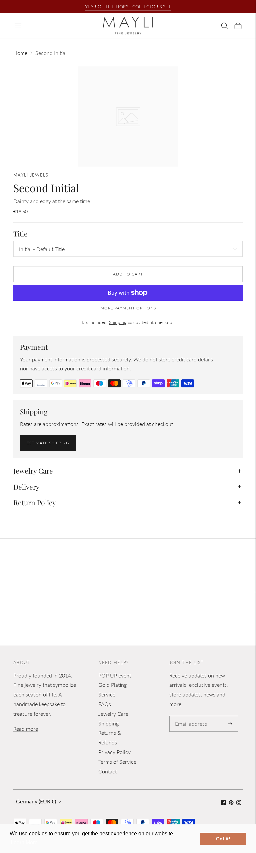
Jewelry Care (33, 470)
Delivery (26, 486)
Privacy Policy (114, 752)
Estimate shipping (48, 442)
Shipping (117, 322)
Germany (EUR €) (36, 801)
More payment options (128, 307)
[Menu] (18, 26)
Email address (190, 716)
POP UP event (114, 675)
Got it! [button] (223, 838)
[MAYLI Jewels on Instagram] (238, 803)
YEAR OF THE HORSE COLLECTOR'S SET (128, 6)
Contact (107, 771)
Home (20, 53)
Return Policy (34, 502)
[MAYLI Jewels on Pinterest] (231, 803)
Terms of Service (117, 761)
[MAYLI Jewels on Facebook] (223, 803)
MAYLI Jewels (31, 175)
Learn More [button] (24, 842)
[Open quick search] (224, 26)
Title (20, 233)
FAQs (104, 704)
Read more (25, 728)
